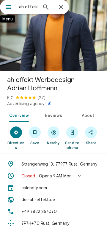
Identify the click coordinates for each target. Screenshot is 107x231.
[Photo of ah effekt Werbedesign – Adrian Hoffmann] (53, 35)
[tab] (18, 115)
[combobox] (28, 6)
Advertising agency (25, 103)
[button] (53, 176)
